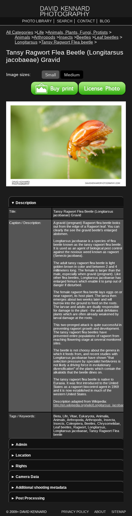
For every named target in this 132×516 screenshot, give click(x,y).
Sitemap (118, 512)
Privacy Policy (75, 512)
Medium (72, 74)
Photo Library (37, 21)
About (100, 512)
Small (50, 74)
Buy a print (54, 88)
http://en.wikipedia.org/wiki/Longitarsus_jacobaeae (90, 405)
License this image (102, 88)
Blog (105, 21)
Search (64, 21)
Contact (86, 21)
